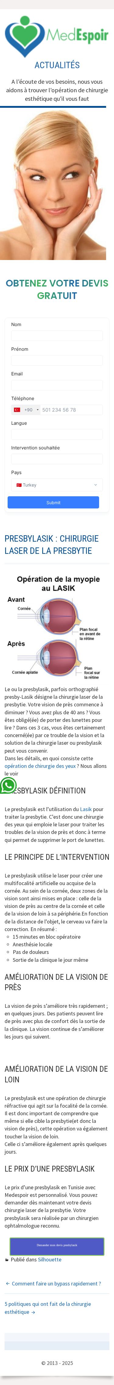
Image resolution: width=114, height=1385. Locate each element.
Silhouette (49, 1259)
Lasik (86, 809)
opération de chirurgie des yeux (40, 765)
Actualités (57, 65)
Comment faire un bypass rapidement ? (56, 1283)
